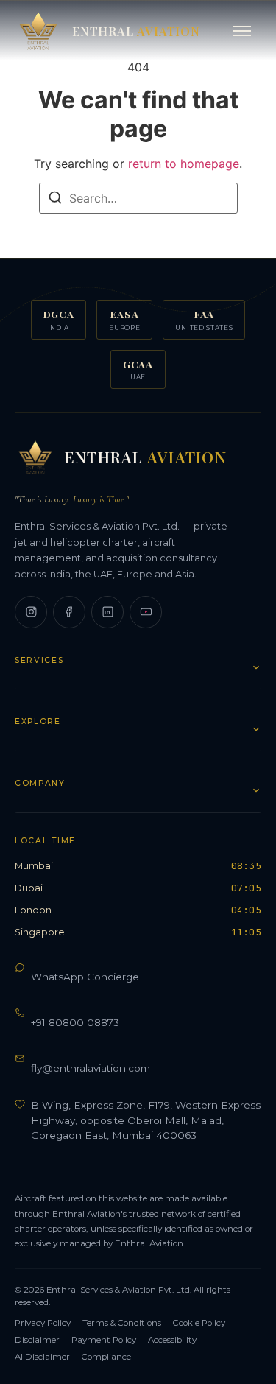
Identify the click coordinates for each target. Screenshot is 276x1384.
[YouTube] (146, 612)
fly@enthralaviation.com (90, 1068)
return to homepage (183, 163)
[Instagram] (31, 612)
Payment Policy (103, 1340)
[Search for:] (138, 198)
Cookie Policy (199, 1323)
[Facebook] (69, 612)
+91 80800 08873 (75, 1022)
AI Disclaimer (42, 1357)
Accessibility (172, 1340)
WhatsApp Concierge (85, 977)
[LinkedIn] (107, 612)
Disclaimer (37, 1340)
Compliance (106, 1357)
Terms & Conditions (121, 1323)
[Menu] (242, 31)
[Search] (55, 199)
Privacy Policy (43, 1323)
